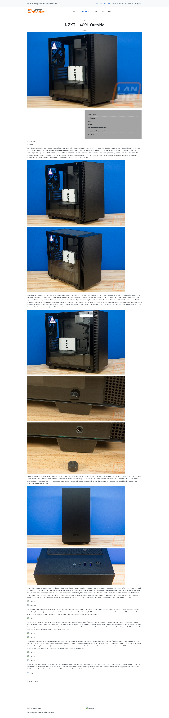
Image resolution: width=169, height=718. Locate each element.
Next (37, 681)
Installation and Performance (98, 128)
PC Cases (84, 20)
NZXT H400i (92, 115)
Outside (90, 121)
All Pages (91, 134)
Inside (90, 124)
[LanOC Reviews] (36, 11)
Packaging (91, 118)
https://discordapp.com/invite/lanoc (40, 712)
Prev (30, 681)
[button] (75, 11)
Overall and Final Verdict (96, 131)
